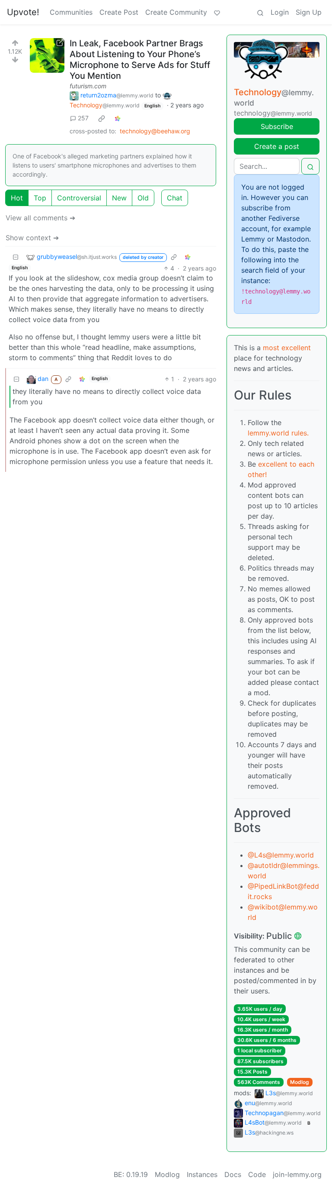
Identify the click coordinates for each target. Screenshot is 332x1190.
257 (83, 118)
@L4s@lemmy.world (281, 855)
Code (257, 1174)
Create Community (176, 12)
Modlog (299, 1082)
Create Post (118, 12)
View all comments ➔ (40, 217)
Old (143, 197)
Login (280, 12)
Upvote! (23, 12)
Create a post (276, 146)
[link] (102, 118)
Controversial (79, 197)
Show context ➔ (32, 237)
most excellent (287, 347)
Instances (202, 1174)
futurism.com (88, 86)
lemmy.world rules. (278, 433)
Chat (174, 197)
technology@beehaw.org (155, 131)
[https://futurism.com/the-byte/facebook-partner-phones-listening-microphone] (47, 55)
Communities (71, 12)
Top (40, 197)
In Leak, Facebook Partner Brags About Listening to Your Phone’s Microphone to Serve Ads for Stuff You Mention (140, 59)
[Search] (260, 12)
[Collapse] (15, 257)
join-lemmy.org (297, 1174)
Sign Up (309, 12)
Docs (232, 1174)
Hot (17, 197)
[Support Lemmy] (217, 12)
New (119, 197)
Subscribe (277, 126)
